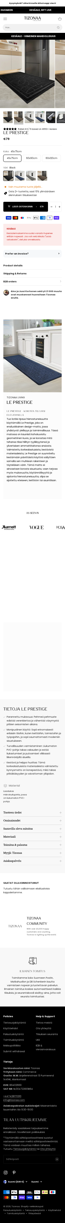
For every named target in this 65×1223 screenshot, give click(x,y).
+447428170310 (12, 1096)
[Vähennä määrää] (52, 207)
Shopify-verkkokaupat (32, 1206)
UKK (38, 1040)
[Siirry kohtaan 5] (50, 117)
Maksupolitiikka (11, 1045)
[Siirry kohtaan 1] (8, 117)
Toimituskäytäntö (13, 1040)
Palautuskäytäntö (13, 1034)
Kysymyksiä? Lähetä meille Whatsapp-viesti (32, 3)
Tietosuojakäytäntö (14, 1022)
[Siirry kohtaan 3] (29, 117)
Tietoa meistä (44, 1022)
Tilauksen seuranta (47, 1034)
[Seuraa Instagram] (5, 1172)
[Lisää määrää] (60, 207)
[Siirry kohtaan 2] (18, 117)
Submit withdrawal (14, 1051)
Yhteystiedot (34, 1213)
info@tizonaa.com (14, 1100)
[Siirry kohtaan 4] (40, 117)
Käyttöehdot (10, 1028)
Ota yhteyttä (43, 1028)
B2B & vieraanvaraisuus (46, 1047)
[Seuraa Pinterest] (14, 1172)
